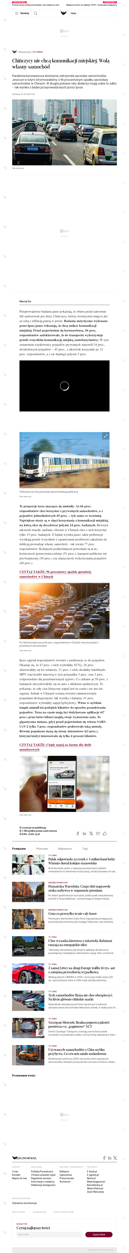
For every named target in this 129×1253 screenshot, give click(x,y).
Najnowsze (65, 848)
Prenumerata (67, 1178)
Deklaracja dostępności (43, 1185)
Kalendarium (39, 1212)
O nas (15, 1171)
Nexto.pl (91, 1178)
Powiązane (19, 848)
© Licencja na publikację (32, 827)
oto (73, 13)
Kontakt (16, 1175)
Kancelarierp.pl (95, 1185)
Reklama (64, 1171)
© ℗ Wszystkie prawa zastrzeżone (38, 831)
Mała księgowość (96, 1181)
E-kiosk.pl (92, 1171)
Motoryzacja (24, 52)
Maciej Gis (25, 301)
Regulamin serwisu (41, 1178)
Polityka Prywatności (42, 1171)
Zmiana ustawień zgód (43, 1175)
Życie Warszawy (95, 1191)
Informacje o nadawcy (43, 1181)
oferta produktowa (64, 1212)
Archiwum (65, 1181)
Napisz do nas (19, 1178)
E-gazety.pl (93, 1175)
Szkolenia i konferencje (24, 1203)
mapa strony (18, 1212)
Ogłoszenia (66, 1175)
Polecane (42, 848)
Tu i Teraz (37, 52)
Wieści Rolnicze (95, 1188)
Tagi (85, 848)
